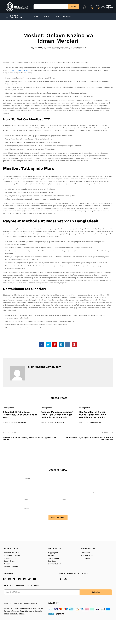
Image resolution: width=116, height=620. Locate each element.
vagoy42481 (22, 422)
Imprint (21, 614)
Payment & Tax (87, 555)
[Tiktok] (29, 578)
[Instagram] (9, 578)
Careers (7, 564)
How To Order (53, 558)
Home (36, 17)
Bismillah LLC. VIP (54, 564)
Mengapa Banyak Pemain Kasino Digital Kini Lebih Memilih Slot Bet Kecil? (92, 415)
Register (109, 7)
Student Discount (11, 567)
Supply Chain (9, 561)
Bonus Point (85, 558)
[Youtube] (34, 578)
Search (73, 7)
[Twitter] (14, 578)
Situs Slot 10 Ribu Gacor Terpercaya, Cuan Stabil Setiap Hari (20, 415)
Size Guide (52, 561)
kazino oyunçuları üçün (20, 70)
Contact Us (85, 552)
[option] (20, 415)
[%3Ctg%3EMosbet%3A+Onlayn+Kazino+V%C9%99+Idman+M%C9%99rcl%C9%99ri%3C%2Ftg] (48, 344)
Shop (46, 17)
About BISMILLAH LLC (12, 552)
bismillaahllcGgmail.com (58, 48)
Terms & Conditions (27, 611)
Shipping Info (53, 552)
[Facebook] (4, 578)
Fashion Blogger (10, 558)
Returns (51, 555)
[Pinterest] (24, 578)
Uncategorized (79, 48)
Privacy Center (9, 608)
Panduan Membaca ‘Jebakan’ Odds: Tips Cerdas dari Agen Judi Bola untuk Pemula (57, 415)
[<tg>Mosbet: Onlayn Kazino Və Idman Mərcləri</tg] (41, 344)
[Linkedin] (19, 578)
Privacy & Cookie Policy (23, 608)
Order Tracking (63, 17)
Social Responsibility (12, 555)
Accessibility (14, 614)
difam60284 (59, 422)
